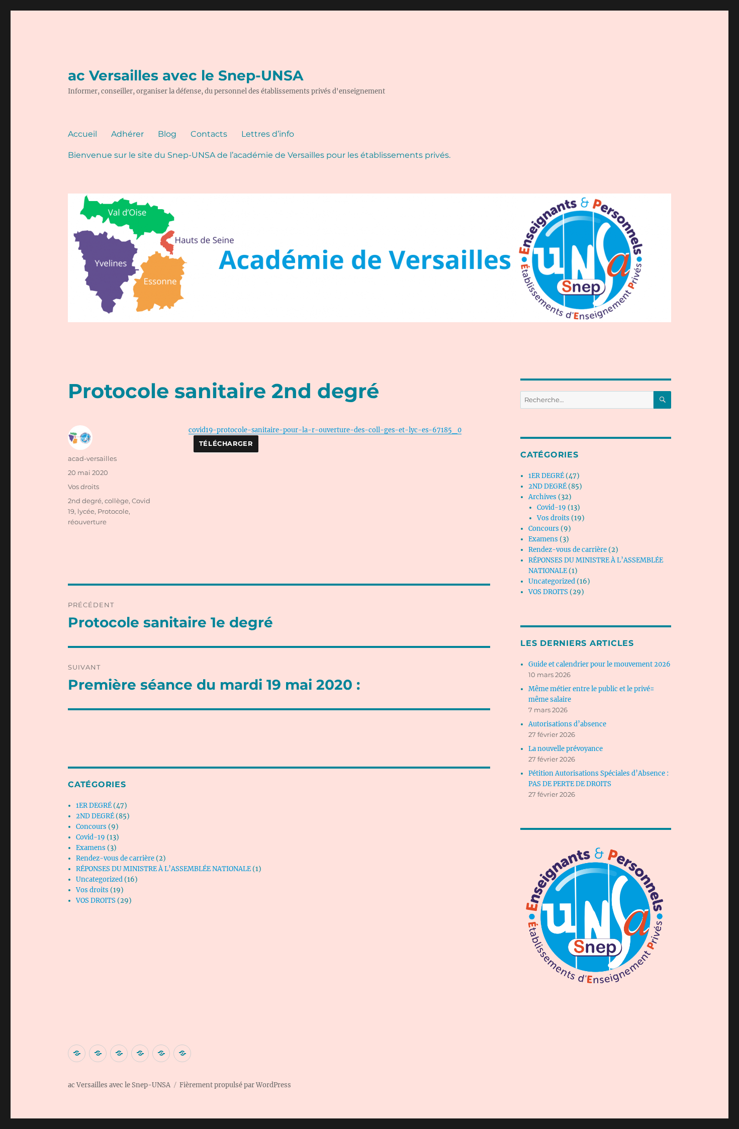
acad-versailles (92, 458)
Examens (91, 847)
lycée (86, 511)
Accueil (82, 134)
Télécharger (226, 443)
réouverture (87, 522)
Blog (167, 134)
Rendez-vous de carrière (115, 858)
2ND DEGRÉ (95, 816)
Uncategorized (99, 879)
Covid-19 (90, 837)
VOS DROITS (96, 900)
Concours (91, 826)
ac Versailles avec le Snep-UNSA (185, 75)
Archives (542, 497)
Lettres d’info (267, 134)
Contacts (209, 134)
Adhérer (127, 134)
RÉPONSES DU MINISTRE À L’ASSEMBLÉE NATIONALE (163, 869)
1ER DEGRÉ (94, 805)
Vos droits (83, 487)
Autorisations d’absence (567, 724)
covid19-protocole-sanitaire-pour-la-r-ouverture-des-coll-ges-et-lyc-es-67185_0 (325, 430)
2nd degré (85, 501)
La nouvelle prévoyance (565, 748)
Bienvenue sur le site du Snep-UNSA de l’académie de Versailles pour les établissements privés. (259, 155)
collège (117, 501)
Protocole (113, 511)
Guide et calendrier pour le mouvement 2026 (599, 664)
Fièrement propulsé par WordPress (235, 1085)
